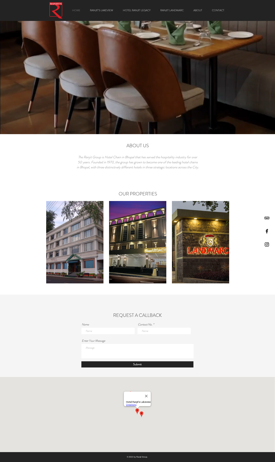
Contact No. (145, 324)
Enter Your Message (93, 340)
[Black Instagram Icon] (267, 244)
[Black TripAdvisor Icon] (267, 218)
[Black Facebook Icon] (267, 231)
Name (85, 324)
